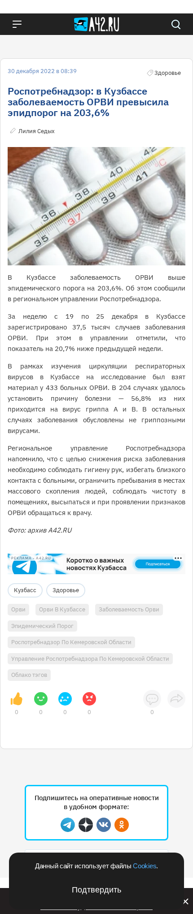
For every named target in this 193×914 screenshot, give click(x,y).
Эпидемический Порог (42, 626)
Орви (18, 609)
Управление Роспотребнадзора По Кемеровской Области (90, 659)
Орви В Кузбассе (62, 609)
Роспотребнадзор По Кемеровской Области (71, 642)
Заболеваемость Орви (129, 609)
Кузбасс (25, 590)
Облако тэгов (29, 675)
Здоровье (66, 590)
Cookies (144, 866)
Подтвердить (96, 889)
